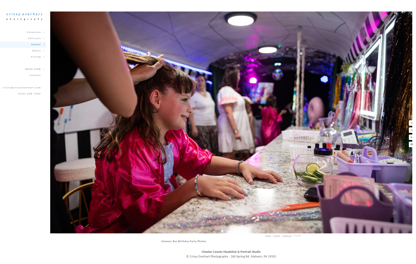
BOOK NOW (33, 69)
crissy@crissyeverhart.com (22, 88)
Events (36, 44)
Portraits (34, 38)
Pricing (36, 57)
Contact (35, 75)
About (36, 51)
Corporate (34, 32)
